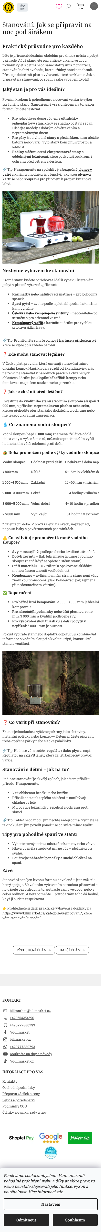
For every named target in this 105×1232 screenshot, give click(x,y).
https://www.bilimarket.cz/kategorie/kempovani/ (42, 913)
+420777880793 (22, 1025)
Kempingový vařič (27, 322)
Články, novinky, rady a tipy (24, 1112)
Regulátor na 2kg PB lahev (23, 755)
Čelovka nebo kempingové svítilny (40, 313)
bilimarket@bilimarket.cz (30, 1010)
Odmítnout (26, 1219)
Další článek (72, 950)
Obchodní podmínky (18, 1087)
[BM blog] (22, 7)
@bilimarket (20, 1032)
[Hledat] (68, 6)
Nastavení (50, 1204)
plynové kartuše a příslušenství (71, 340)
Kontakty (9, 1081)
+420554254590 (22, 1017)
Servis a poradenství (18, 1100)
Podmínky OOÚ (14, 1106)
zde (59, 1191)
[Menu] (94, 6)
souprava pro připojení (42, 179)
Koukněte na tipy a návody (31, 1053)
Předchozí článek (34, 950)
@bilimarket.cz (22, 1061)
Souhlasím (75, 1219)
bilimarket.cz (20, 1039)
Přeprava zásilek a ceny (21, 1093)
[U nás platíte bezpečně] (21, 1137)
